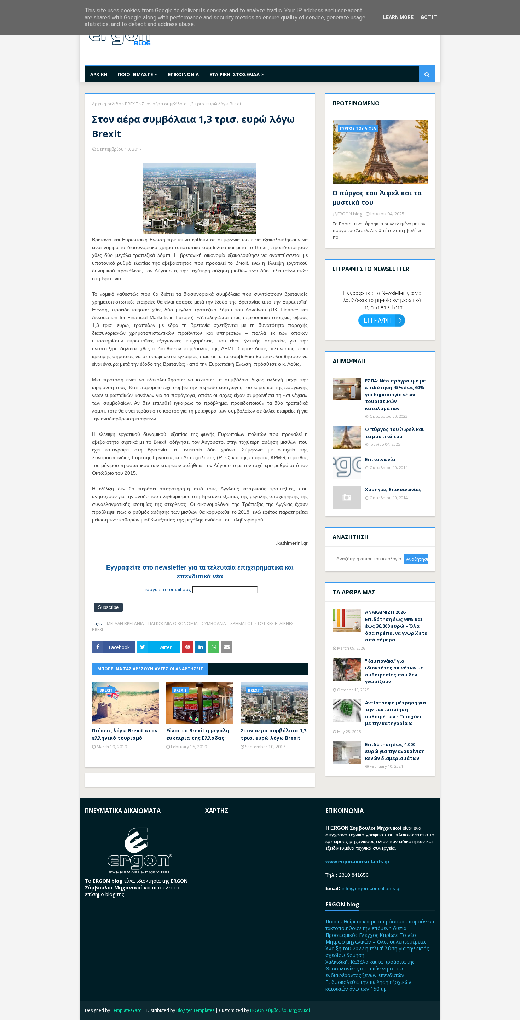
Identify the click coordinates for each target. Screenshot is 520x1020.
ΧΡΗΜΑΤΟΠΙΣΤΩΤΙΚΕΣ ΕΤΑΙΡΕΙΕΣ (262, 624)
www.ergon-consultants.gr (357, 861)
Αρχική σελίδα (106, 104)
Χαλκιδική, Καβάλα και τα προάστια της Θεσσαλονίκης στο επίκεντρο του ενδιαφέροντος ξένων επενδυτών (369, 968)
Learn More (398, 17)
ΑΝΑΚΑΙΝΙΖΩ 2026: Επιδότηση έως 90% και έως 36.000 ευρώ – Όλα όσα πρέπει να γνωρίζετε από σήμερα (396, 626)
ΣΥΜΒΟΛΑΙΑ (214, 624)
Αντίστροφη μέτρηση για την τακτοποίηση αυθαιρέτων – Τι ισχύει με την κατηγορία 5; (395, 713)
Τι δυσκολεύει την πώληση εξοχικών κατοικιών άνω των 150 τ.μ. (368, 985)
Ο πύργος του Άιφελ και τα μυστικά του (377, 198)
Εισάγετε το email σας (166, 589)
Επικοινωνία (380, 459)
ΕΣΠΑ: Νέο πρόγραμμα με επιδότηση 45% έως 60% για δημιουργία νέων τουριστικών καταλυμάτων (395, 394)
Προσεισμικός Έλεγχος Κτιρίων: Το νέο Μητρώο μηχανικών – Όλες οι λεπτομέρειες (375, 938)
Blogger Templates (195, 1010)
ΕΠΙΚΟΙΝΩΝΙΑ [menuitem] (183, 74)
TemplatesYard (126, 1010)
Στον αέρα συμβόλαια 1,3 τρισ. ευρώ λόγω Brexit (274, 734)
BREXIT (131, 104)
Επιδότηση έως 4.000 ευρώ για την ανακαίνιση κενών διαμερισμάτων (395, 751)
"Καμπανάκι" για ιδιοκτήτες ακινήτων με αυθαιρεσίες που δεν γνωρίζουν (394, 671)
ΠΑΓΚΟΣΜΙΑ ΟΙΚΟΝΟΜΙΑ (173, 624)
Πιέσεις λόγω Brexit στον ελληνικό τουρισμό (125, 734)
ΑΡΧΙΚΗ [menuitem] (98, 74)
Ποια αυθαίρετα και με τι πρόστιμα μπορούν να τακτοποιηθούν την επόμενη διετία (379, 925)
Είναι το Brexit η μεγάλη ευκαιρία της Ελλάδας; (197, 734)
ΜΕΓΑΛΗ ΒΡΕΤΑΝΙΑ (125, 624)
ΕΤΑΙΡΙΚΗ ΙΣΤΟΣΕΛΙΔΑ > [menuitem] (236, 74)
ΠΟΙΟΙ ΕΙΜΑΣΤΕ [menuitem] (135, 74)
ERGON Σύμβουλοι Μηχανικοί (280, 1010)
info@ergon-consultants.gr (371, 888)
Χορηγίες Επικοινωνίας (393, 489)
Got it (429, 17)
